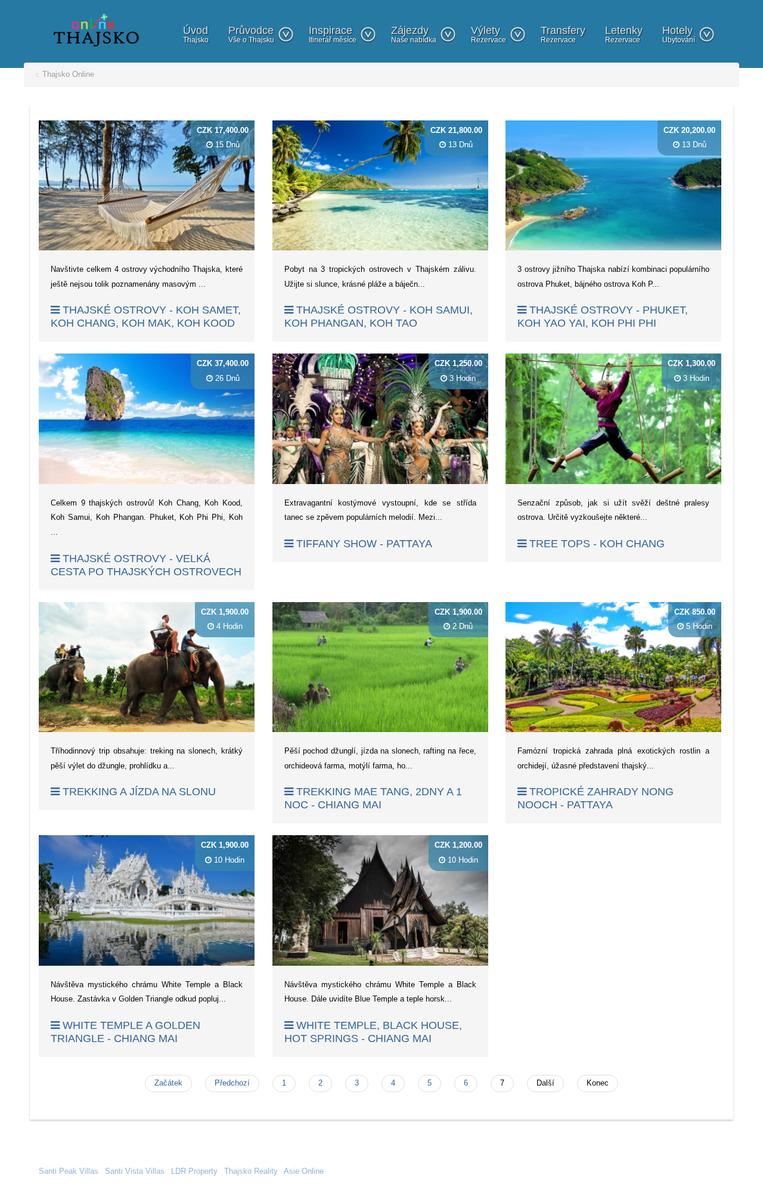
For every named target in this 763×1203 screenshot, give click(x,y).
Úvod (196, 34)
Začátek (168, 1082)
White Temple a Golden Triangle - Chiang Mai (125, 1031)
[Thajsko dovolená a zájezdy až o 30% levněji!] (96, 29)
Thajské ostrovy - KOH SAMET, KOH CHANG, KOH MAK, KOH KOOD (146, 316)
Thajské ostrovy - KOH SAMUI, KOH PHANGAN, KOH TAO (378, 316)
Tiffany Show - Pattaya (362, 544)
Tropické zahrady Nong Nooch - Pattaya (595, 798)
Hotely (678, 34)
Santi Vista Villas (135, 1171)
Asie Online (304, 1171)
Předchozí (232, 1082)
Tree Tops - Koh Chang (595, 544)
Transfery (563, 34)
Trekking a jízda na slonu (138, 792)
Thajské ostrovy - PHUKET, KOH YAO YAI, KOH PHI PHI (602, 316)
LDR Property (194, 1171)
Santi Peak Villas (68, 1171)
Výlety (488, 34)
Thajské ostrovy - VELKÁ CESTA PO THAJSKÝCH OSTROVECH (146, 565)
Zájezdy (413, 34)
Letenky (624, 34)
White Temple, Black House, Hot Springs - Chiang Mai (373, 1031)
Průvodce (251, 34)
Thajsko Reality (251, 1171)
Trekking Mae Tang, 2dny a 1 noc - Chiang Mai (373, 798)
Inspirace (332, 34)
